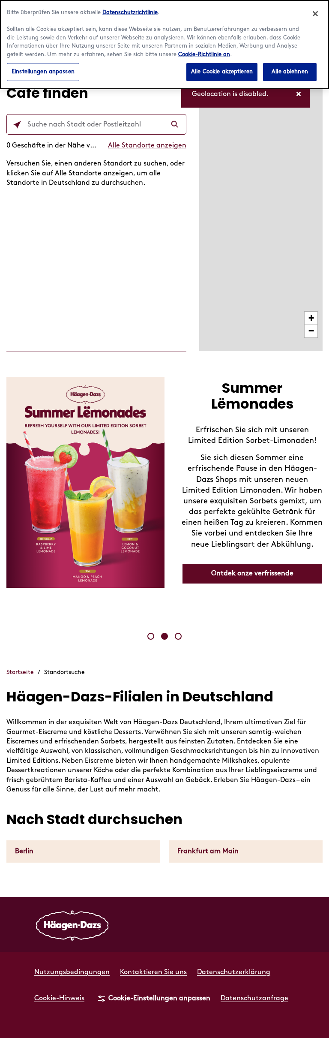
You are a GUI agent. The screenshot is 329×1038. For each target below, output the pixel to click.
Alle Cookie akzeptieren (222, 71)
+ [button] (311, 318)
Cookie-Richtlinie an (204, 54)
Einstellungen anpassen (43, 71)
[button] (150, 636)
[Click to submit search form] (175, 124)
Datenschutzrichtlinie (130, 12)
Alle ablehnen (290, 71)
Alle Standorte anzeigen (147, 145)
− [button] (311, 330)
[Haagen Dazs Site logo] (72, 924)
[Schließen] (315, 13)
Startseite (20, 672)
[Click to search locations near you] (17, 124)
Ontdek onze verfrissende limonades (252, 577)
